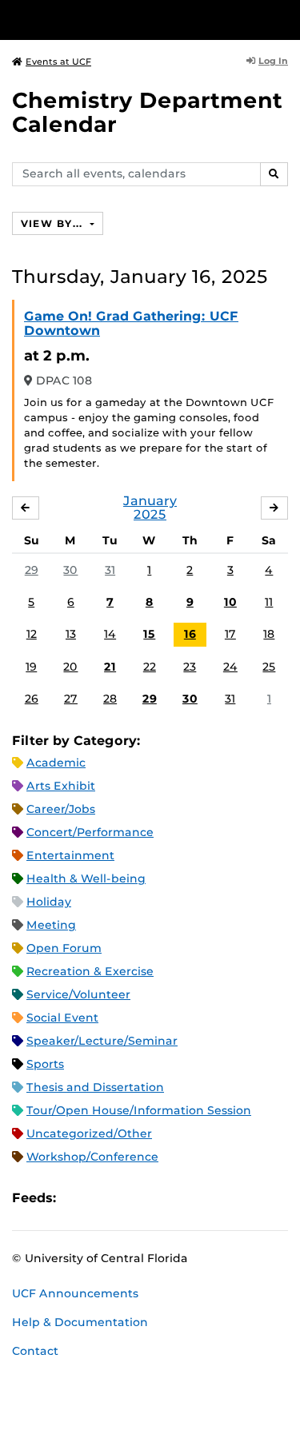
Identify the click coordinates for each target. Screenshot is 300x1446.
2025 (150, 514)
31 (110, 570)
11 (269, 602)
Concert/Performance (90, 832)
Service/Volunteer (78, 994)
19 (31, 666)
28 (110, 698)
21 (110, 666)
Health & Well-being (86, 878)
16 (190, 634)
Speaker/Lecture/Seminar (102, 1041)
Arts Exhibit (60, 786)
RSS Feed (131, 1198)
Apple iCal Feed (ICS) (76, 1198)
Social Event (62, 1017)
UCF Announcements (75, 1293)
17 (230, 634)
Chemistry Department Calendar (147, 112)
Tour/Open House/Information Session (138, 1110)
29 (31, 570)
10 (230, 602)
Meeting (51, 925)
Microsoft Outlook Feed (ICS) (104, 1198)
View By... (53, 223)
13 (71, 634)
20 (70, 666)
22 (149, 666)
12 (31, 634)
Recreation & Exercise (90, 971)
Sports (45, 1064)
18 (268, 634)
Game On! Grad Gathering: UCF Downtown (131, 323)
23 (189, 666)
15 (149, 634)
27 (71, 698)
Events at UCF (58, 61)
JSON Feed (185, 1198)
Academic (56, 762)
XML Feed (158, 1198)
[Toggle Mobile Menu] (284, 19)
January (150, 500)
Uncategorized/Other (89, 1133)
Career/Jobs (60, 809)
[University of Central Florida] (121, 19)
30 (70, 570)
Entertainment (70, 855)
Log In (273, 60)
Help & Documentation (80, 1322)
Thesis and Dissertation (95, 1087)
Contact (35, 1351)
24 (230, 666)
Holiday (48, 901)
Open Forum (64, 948)
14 (110, 634)
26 (31, 698)
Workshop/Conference (92, 1156)
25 (268, 666)
